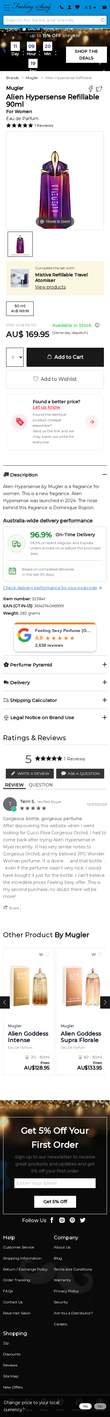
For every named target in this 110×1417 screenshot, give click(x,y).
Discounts (11, 1354)
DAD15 (34, 28)
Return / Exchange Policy (25, 1269)
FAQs (8, 1291)
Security (61, 1302)
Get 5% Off (55, 1201)
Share (13, 908)
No (100, 1406)
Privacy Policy (66, 1291)
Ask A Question (84, 773)
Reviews (10, 1365)
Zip (6, 1343)
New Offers (13, 1387)
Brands (12, 77)
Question (41, 785)
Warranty (62, 1280)
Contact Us (13, 1302)
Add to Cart (67, 357)
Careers (60, 1324)
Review (14, 785)
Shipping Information (22, 1258)
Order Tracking (16, 1280)
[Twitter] (100, 90)
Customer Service (18, 1247)
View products (50, 287)
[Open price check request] (92, 422)
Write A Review (33, 773)
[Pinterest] (72, 1221)
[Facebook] (91, 90)
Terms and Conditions (73, 1269)
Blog (58, 1258)
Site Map (10, 1376)
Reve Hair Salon (17, 1313)
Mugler (32, 77)
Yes (85, 1406)
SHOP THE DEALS (86, 54)
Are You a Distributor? (73, 1313)
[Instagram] (62, 1221)
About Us (62, 1247)
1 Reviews (44, 125)
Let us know (46, 407)
